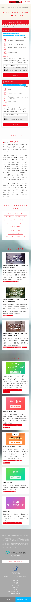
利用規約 (15, 587)
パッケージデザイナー (15, 226)
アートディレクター (21, 216)
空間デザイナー (11, 223)
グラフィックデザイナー (10, 220)
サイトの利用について (15, 589)
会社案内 (15, 581)
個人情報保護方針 (15, 594)
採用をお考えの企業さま (15, 561)
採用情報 (15, 583)
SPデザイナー (21, 223)
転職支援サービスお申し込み (23, 599)
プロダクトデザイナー (15, 230)
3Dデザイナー (23, 220)
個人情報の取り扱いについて (15, 591)
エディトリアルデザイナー (15, 233)
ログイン (8, 599)
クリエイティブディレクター (15, 213)
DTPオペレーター (21, 237)
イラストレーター (9, 237)
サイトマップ (15, 585)
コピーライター (9, 216)
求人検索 (25, 2)
